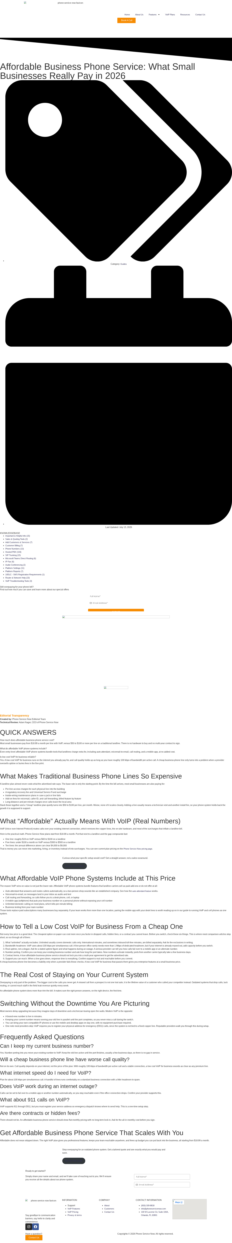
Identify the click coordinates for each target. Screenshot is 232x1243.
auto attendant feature (141, 891)
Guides (123, 264)
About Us (139, 14)
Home (127, 14)
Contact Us (200, 14)
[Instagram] (28, 1226)
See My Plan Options (74, 866)
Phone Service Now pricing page (138, 849)
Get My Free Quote (73, 1161)
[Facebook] (35, 1226)
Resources (185, 14)
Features (153, 14)
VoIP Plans (170, 14)
